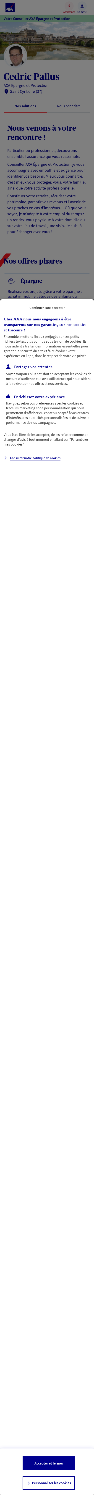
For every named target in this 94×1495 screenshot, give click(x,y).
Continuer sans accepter (47, 308)
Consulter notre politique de (35, 458)
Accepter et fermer (48, 1463)
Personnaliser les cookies (51, 1483)
